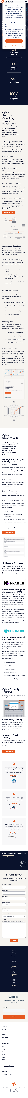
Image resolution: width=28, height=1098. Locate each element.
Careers (4, 1034)
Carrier (4, 1051)
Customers (5, 1032)
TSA (3, 1049)
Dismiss (14, 41)
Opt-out (14, 45)
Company (4, 1029)
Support (4, 1069)
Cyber (4, 1054)
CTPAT (4, 1046)
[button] (26, 1)
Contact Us (5, 1071)
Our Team (5, 1037)
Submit (14, 1017)
